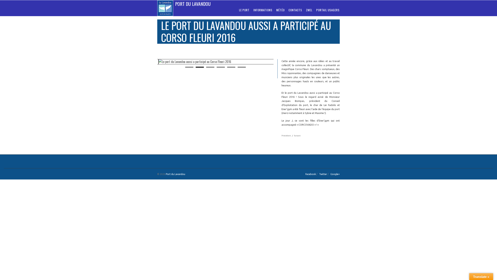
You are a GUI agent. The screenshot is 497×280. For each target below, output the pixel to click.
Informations (262, 10)
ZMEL (309, 10)
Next (278, 62)
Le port (244, 10)
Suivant (297, 136)
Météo (280, 10)
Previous (153, 62)
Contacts (295, 10)
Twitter (323, 174)
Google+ (335, 174)
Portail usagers (328, 10)
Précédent (286, 136)
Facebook (310, 174)
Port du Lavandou (193, 3)
